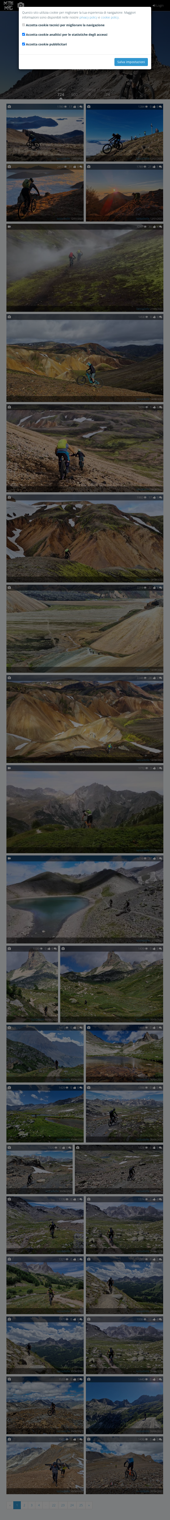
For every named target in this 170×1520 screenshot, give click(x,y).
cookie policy (110, 17)
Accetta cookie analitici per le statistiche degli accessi (66, 34)
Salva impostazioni (131, 62)
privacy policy (88, 17)
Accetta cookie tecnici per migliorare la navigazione (65, 25)
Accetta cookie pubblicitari (46, 44)
